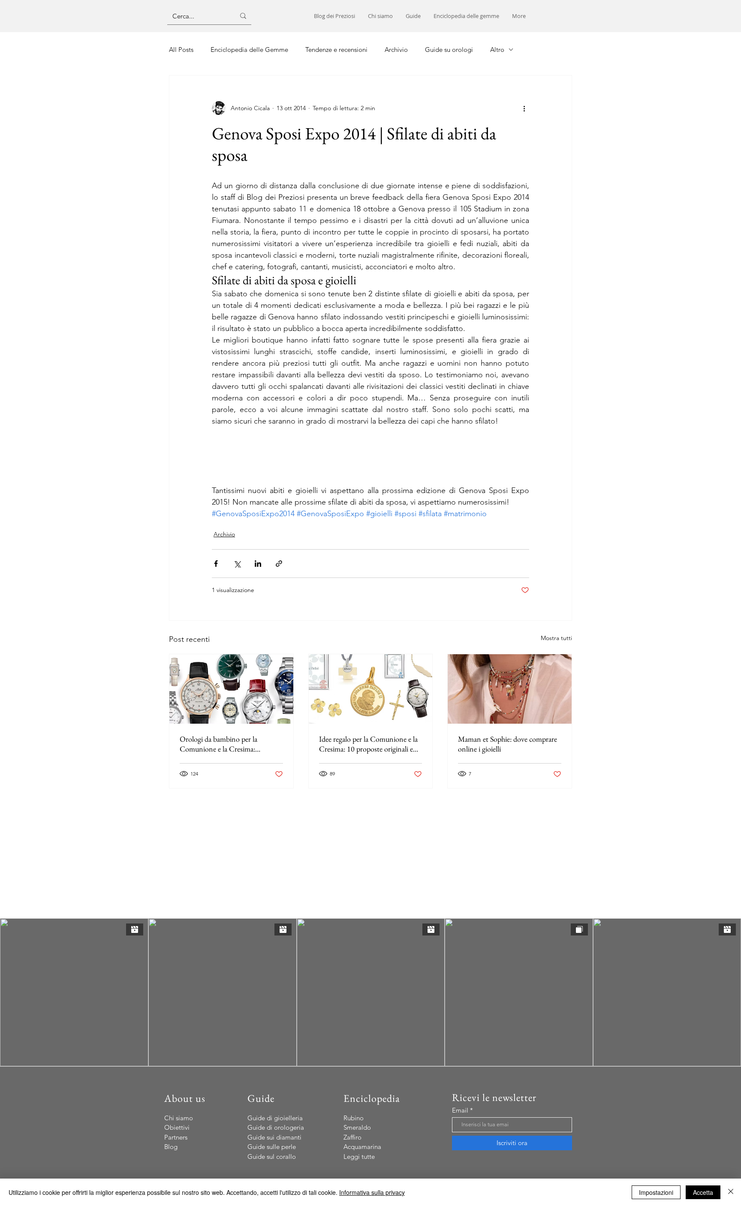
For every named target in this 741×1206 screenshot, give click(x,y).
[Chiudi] (731, 1192)
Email (460, 1110)
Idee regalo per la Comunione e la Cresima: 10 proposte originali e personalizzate (368, 744)
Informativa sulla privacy (372, 1192)
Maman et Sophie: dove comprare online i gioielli (507, 744)
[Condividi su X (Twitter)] (237, 563)
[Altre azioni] (524, 108)
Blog (171, 1147)
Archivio (224, 534)
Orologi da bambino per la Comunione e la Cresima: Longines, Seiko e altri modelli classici (224, 744)
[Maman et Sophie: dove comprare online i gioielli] (510, 689)
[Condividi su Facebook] (216, 563)
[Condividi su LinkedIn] (258, 563)
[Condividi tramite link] (279, 563)
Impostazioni (656, 1192)
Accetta (703, 1192)
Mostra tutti (556, 638)
